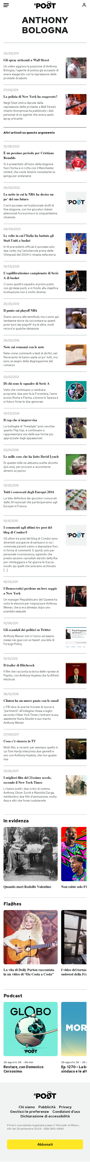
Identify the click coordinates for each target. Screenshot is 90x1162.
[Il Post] (45, 5)
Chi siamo (27, 1107)
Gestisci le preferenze (29, 1111)
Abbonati (45, 1144)
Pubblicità (46, 1107)
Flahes (12, 904)
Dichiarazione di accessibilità (45, 1116)
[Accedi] (84, 5)
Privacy (65, 1107)
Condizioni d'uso (66, 1111)
